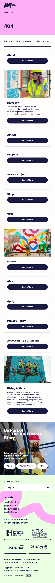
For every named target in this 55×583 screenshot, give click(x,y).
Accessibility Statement (29, 570)
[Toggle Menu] (48, 5)
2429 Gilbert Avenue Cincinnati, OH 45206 (22, 559)
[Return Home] (10, 5)
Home (6, 13)
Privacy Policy (10, 570)
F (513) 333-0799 (29, 562)
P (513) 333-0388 (11, 562)
